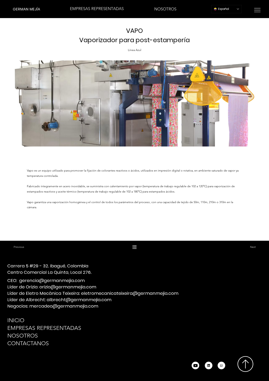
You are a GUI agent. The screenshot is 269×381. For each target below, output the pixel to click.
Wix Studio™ (51, 370)
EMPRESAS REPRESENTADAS (44, 328)
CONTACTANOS (28, 343)
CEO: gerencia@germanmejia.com (46, 280)
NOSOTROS (22, 335)
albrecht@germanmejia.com (79, 300)
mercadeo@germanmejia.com (63, 306)
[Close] (221, 365)
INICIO (15, 320)
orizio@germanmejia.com (67, 287)
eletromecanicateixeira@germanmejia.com (129, 293)
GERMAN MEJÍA (26, 9)
